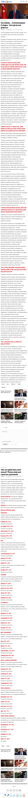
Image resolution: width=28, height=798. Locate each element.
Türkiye (19, 384)
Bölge (3, 746)
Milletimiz (13, 384)
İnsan (8, 384)
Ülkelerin (3, 387)
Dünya (3, 384)
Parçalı (7, 746)
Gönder (5, 444)
